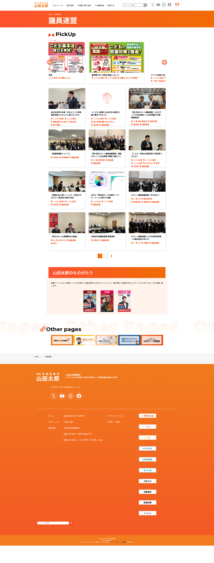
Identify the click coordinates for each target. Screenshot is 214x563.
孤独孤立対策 (133, 81)
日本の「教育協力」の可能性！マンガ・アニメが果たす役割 (105, 196)
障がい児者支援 (69, 121)
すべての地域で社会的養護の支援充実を (70, 75)
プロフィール (57, 5)
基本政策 (70, 5)
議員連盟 (56, 121)
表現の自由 (149, 415)
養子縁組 (56, 124)
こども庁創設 (75, 77)
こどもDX (97, 201)
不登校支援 (119, 81)
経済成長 (148, 459)
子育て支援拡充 (62, 81)
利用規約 (124, 542)
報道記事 (148, 502)
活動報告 (148, 491)
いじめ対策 (119, 77)
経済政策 (153, 121)
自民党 (96, 124)
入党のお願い (69, 421)
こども (148, 426)
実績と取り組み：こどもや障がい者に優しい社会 (83, 440)
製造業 (136, 124)
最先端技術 (142, 121)
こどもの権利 (61, 77)
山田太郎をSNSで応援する (74, 415)
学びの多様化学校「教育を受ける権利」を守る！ (132, 75)
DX (139, 198)
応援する (111, 5)
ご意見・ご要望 (113, 421)
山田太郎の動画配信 (72, 428)
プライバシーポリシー (116, 415)
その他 (149, 470)
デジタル (148, 448)
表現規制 (65, 157)
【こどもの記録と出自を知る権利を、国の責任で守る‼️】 (106, 113)
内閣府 (146, 242)
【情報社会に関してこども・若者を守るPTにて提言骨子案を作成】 (66, 196)
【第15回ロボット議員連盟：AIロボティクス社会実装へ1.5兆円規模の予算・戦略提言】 (146, 115)
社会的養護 (89, 81)
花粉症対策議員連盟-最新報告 (103, 236)
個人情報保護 (98, 121)
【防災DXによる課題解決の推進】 (64, 236)
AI (134, 121)
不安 (148, 437)
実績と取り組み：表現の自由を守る (78, 434)
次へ (112, 255)
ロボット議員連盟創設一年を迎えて (145, 195)
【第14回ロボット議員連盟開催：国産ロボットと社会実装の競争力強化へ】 (106, 155)
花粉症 (96, 240)
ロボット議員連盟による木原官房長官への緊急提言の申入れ (146, 237)
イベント (148, 513)
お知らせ (148, 481)
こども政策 (88, 77)
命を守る (110, 121)
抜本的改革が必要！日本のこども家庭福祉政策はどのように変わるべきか (66, 113)
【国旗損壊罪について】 (61, 153)
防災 (55, 243)
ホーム (51, 415)
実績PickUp (76, 81)
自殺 (157, 163)
